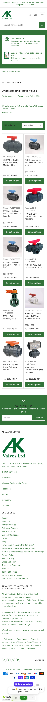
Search (5, 518)
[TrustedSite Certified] (9, 698)
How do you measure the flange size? (18, 548)
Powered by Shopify (33, 669)
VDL (4, 361)
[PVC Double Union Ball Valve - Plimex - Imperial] (12, 195)
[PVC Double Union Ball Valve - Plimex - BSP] (12, 247)
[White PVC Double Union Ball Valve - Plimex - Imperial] (34, 298)
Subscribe (38, 417)
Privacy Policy (8, 555)
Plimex (27, 157)
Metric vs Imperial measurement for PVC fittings (23, 551)
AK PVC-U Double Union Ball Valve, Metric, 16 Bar (11, 162)
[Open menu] (42, 15)
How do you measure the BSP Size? (18, 545)
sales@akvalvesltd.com (31, 41)
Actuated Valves (9, 525)
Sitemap (5, 568)
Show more (7, 112)
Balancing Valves (27, 648)
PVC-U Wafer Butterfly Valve (9, 317)
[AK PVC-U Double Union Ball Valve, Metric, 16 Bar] (12, 144)
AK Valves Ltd (18, 669)
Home (4, 72)
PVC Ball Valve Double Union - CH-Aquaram (33, 216)
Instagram (6, 500)
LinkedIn (5, 505)
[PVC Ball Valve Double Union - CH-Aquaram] (34, 195)
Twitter (5, 494)
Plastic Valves (14, 72)
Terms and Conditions (11, 565)
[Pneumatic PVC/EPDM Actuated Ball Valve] (34, 349)
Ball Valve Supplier (10, 528)
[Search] (42, 25)
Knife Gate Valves (21, 645)
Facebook (6, 489)
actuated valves (15, 600)
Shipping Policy (9, 562)
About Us (6, 521)
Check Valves (17, 642)
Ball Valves (8, 639)
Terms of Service (9, 572)
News (4, 538)
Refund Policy (8, 558)
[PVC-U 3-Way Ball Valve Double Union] (34, 247)
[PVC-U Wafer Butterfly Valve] (12, 298)
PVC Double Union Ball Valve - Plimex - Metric (34, 162)
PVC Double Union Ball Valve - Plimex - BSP (12, 264)
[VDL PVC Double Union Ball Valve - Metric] (12, 349)
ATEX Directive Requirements (15, 578)
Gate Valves (22, 639)
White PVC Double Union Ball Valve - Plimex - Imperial (33, 316)
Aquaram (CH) (30, 208)
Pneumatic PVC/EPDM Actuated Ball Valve (34, 369)
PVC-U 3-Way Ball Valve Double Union (33, 266)
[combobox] (23, 25)
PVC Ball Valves (9, 531)
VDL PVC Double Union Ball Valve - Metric (11, 367)
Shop (4, 541)
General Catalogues (10, 535)
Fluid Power (32, 600)
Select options (12, 181)
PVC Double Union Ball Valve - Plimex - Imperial (12, 213)
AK (4, 157)
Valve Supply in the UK (12, 575)
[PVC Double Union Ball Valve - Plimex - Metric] (34, 144)
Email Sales (7, 477)
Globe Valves (32, 642)
